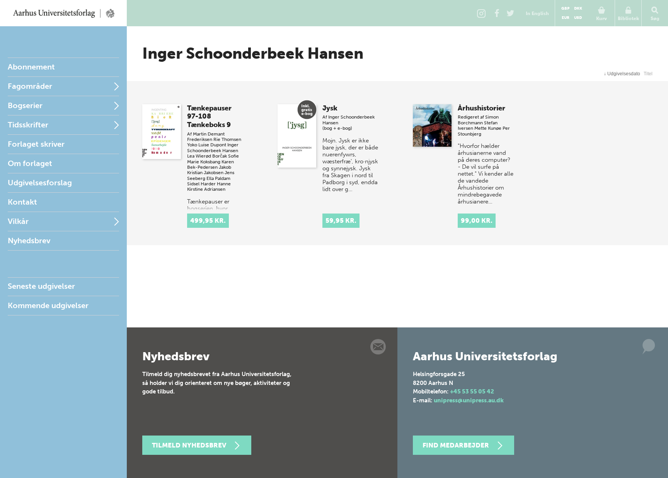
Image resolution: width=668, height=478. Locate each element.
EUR (565, 17)
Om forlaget (30, 163)
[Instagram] (481, 13)
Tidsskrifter (28, 124)
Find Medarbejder (456, 445)
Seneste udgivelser (41, 286)
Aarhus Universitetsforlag (63, 13)
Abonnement (31, 66)
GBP (565, 8)
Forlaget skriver (36, 144)
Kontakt (22, 202)
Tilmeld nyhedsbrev (189, 445)
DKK (578, 8)
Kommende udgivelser (48, 305)
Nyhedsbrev (29, 240)
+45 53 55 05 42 (472, 391)
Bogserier (25, 105)
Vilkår (18, 221)
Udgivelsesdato (622, 73)
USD (578, 17)
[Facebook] (496, 13)
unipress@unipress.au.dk (469, 400)
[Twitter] (510, 13)
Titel (648, 73)
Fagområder (30, 86)
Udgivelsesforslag (40, 182)
